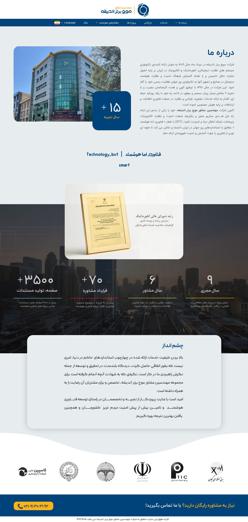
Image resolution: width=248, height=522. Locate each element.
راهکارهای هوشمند (109, 22)
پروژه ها (131, 22)
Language (69, 22)
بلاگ (86, 22)
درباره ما (183, 22)
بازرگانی (148, 22)
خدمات (164, 22)
